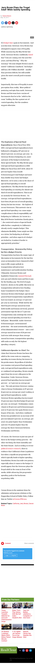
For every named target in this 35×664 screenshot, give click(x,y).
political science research (11, 449)
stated (30, 55)
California (16, 503)
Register (14, 555)
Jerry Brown (24, 503)
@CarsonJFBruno (20, 499)
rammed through (24, 276)
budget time (8, 43)
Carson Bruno (7, 16)
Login (6, 555)
